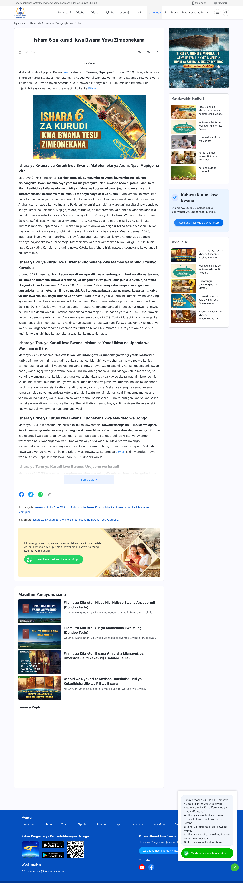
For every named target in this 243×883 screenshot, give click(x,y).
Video (95, 12)
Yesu (66, 72)
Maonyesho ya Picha (195, 12)
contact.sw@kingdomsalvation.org (48, 871)
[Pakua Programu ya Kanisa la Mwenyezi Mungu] (30, 849)
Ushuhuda (154, 12)
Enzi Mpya (171, 12)
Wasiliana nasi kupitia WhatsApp (199, 222)
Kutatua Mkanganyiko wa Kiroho (63, 23)
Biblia (92, 88)
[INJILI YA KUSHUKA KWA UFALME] (23, 12)
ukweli (120, 451)
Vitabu (80, 12)
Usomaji (124, 12)
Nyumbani (64, 12)
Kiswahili (222, 2)
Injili (139, 12)
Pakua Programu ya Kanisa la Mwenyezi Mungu (55, 836)
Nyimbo (110, 12)
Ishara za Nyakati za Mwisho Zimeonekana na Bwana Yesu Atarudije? (76, 519)
